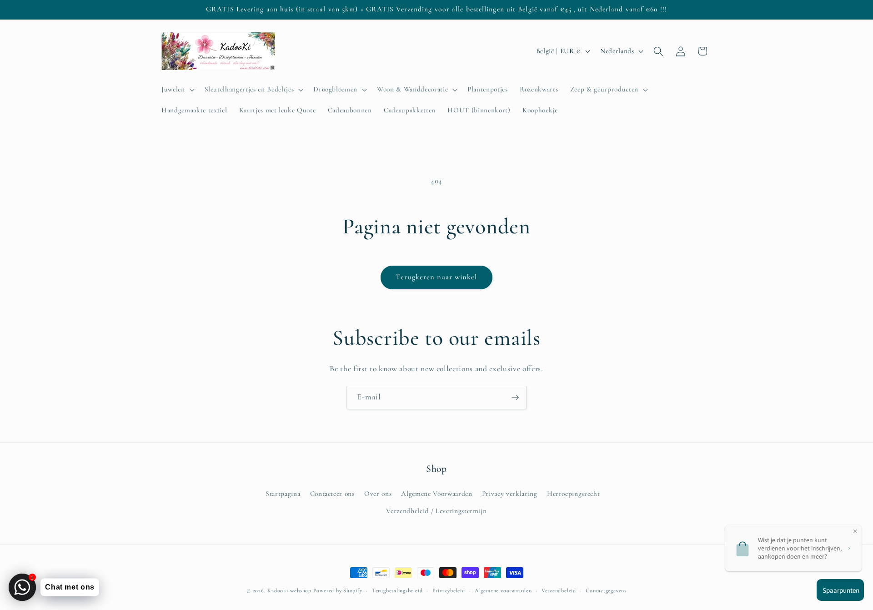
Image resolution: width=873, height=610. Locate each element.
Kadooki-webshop (289, 590)
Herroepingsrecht (573, 493)
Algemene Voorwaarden (436, 493)
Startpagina (283, 493)
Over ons (377, 493)
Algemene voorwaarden (503, 590)
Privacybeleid (448, 590)
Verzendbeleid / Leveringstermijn (436, 511)
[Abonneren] (515, 397)
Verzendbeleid (559, 590)
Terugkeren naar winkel (436, 277)
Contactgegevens (606, 590)
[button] (177, 89)
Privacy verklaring (509, 493)
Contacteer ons (332, 493)
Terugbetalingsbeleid (397, 590)
